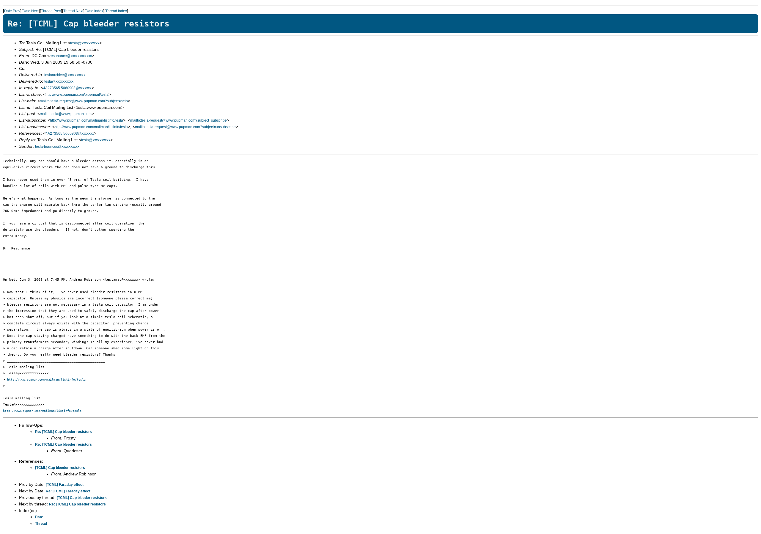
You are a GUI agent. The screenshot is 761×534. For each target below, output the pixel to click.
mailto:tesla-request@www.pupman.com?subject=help (84, 101)
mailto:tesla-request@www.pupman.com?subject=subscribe (178, 120)
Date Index (94, 11)
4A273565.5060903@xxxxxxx (67, 88)
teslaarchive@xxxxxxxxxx (64, 75)
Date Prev (12, 11)
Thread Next (73, 11)
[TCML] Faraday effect (65, 485)
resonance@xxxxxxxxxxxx (71, 56)
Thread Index (116, 11)
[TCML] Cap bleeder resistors (60, 468)
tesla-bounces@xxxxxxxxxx (57, 147)
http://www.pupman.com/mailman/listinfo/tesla (86, 120)
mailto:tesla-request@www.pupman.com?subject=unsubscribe (185, 127)
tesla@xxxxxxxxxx (84, 43)
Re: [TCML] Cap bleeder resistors (63, 432)
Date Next (31, 11)
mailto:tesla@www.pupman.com (66, 114)
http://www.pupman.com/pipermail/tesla (77, 94)
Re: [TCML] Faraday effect (68, 491)
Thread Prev (51, 11)
